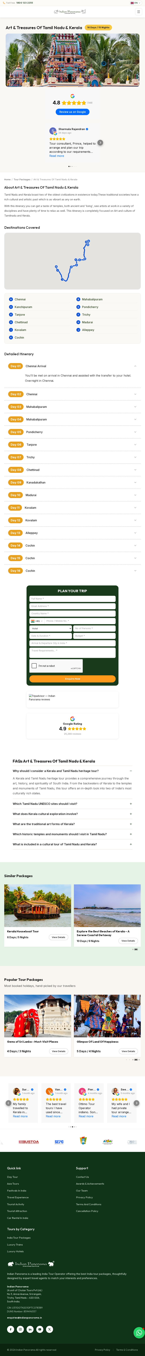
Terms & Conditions (127, 1349)
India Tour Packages (19, 1237)
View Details (58, 937)
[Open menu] (138, 11)
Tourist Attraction (17, 1211)
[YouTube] (39, 1329)
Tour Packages (22, 179)
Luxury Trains (15, 1244)
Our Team (82, 1190)
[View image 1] (72, 60)
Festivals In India (16, 1190)
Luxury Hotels (15, 1251)
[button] (45, 142)
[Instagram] (20, 1329)
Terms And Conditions (88, 1204)
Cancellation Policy (87, 1211)
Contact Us (82, 1177)
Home (7, 179)
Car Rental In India (17, 1218)
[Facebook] (10, 1329)
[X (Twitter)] (49, 1329)
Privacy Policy (84, 1197)
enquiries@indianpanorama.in (24, 1317)
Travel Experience (18, 1197)
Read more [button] (56, 156)
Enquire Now (72, 678)
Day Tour (12, 1177)
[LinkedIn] (30, 1329)
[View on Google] (52, 130)
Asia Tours (13, 1183)
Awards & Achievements (90, 1183)
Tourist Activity (15, 1204)
